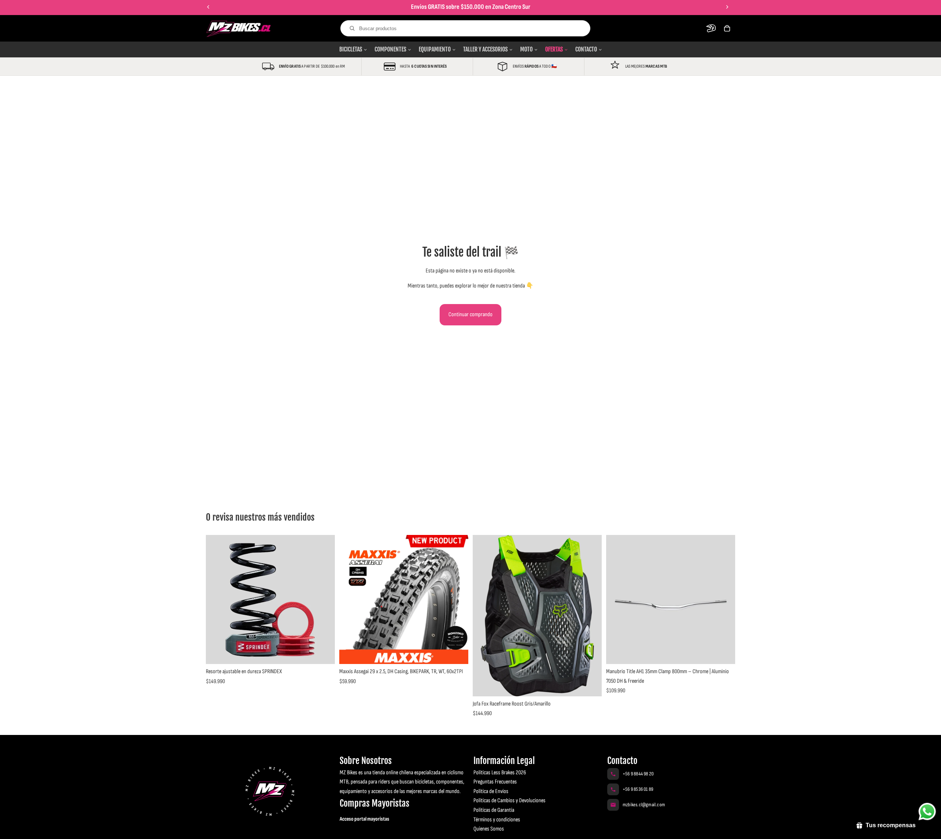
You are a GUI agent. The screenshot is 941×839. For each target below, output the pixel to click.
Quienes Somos (488, 828)
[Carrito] (727, 28)
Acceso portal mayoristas (364, 818)
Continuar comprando (470, 314)
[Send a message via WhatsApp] (927, 811)
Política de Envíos (490, 791)
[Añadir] (457, 652)
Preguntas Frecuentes (495, 781)
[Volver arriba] (16, 827)
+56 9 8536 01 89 (638, 789)
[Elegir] (323, 652)
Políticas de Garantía (493, 810)
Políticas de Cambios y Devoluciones (509, 800)
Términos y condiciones (496, 819)
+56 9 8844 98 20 (638, 774)
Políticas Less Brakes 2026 (499, 772)
